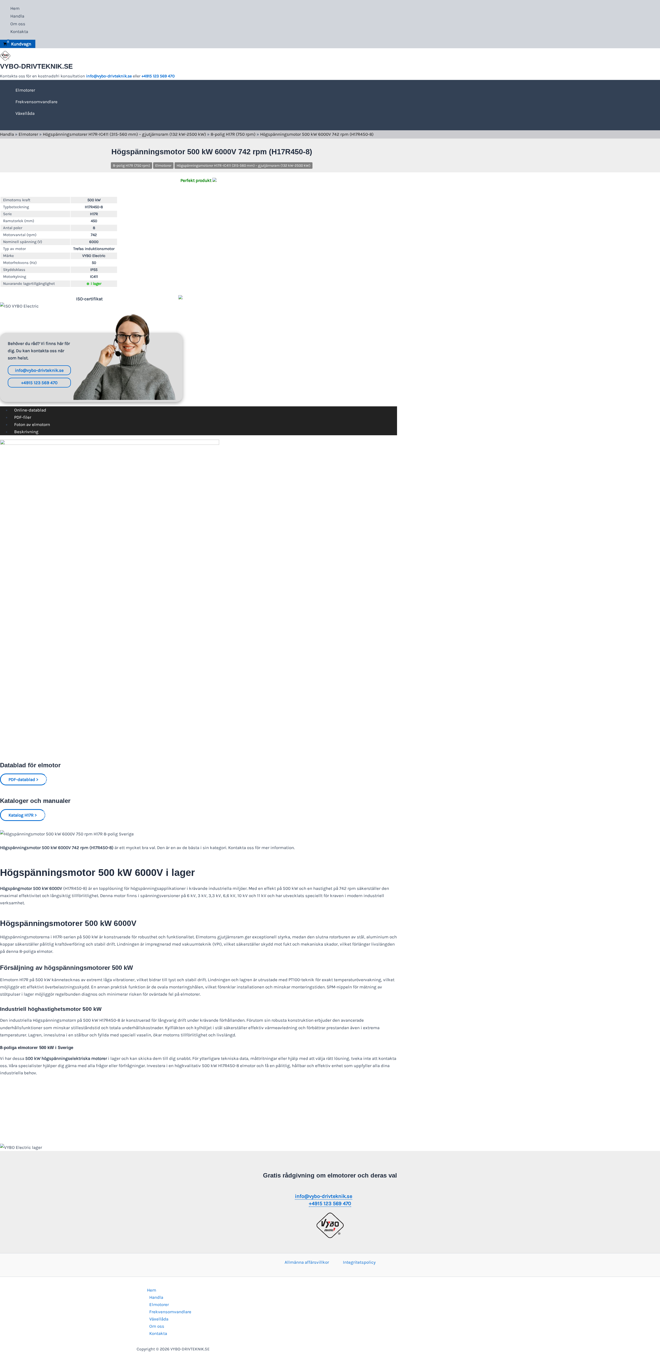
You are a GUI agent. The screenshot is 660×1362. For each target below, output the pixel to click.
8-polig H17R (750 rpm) (233, 134)
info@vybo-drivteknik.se (109, 76)
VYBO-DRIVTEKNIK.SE (36, 66)
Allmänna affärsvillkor (307, 1262)
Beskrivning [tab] (26, 431)
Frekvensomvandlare (36, 101)
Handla (17, 16)
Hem (15, 8)
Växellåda (25, 113)
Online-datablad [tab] (30, 410)
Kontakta (19, 31)
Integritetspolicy (359, 1262)
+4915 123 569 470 (158, 76)
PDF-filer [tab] (22, 417)
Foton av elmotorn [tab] (32, 424)
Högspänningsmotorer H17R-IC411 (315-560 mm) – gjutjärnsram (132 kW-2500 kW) (124, 134)
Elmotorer (25, 90)
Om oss (17, 23)
